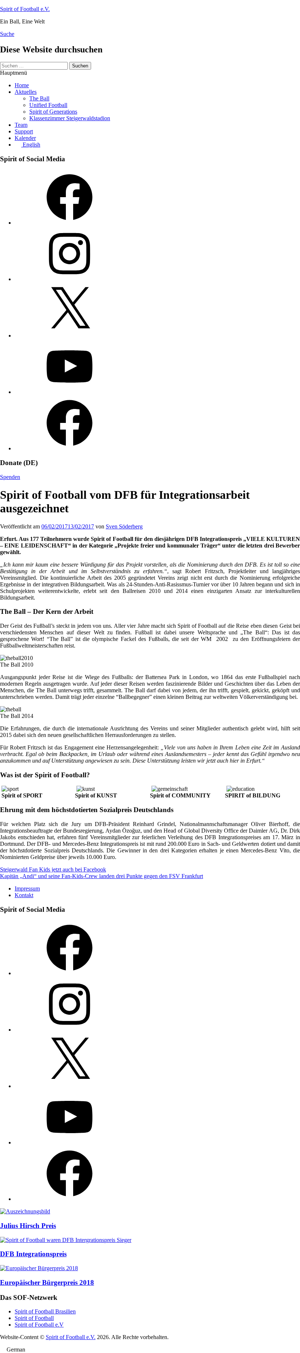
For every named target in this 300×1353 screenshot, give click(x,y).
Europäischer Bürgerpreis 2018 (47, 1282)
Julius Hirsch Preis (28, 1226)
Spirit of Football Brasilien (45, 1311)
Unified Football (48, 105)
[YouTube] (69, 392)
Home (22, 85)
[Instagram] (69, 279)
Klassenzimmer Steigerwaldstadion (69, 118)
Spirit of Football (34, 1318)
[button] (150, 1349)
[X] (69, 335)
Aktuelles (26, 92)
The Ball (39, 98)
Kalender (25, 138)
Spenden (10, 477)
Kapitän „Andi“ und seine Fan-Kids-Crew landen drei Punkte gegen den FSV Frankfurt (101, 876)
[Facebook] (69, 223)
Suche (7, 34)
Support (24, 131)
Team (21, 125)
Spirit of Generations (53, 111)
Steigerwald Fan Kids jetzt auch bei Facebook (53, 869)
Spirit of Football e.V (39, 1324)
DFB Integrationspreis (33, 1254)
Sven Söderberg (124, 526)
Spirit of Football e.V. (25, 9)
